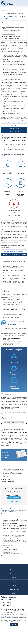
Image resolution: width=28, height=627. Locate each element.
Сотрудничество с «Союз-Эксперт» (10, 38)
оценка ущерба (12, 412)
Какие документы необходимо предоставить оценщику (13, 27)
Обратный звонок (14, 498)
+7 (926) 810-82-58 (6, 604)
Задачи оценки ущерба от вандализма (11, 22)
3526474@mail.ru (8, 545)
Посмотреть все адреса (8, 612)
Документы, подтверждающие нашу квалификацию (11, 31)
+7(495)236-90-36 (18, 536)
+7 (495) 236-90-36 (14, 528)
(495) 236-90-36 (15, 140)
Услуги (14, 566)
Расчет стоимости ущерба (8, 34)
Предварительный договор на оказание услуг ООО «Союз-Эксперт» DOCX (17, 322)
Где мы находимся (14, 589)
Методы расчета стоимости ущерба (11, 25)
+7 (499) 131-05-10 (9, 521)
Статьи (14, 581)
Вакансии (14, 593)
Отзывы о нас (14, 573)
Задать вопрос (14, 502)
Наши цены (14, 577)
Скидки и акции (14, 569)
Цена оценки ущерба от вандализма (11, 36)
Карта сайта (14, 585)
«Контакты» (22, 149)
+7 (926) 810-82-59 (15, 541)
